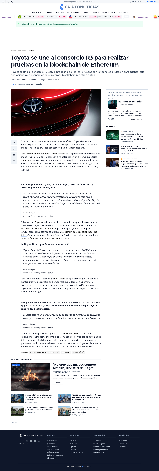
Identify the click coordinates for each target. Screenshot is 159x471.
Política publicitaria (100, 450)
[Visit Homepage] (79, 6)
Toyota (38, 222)
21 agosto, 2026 (75, 371)
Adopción (30, 51)
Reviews (85, 12)
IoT (54, 163)
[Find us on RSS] (20, 443)
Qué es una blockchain (55, 455)
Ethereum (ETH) (78, 352)
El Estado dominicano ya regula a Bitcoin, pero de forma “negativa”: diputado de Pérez (134, 163)
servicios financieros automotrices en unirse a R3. (46, 238)
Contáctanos (124, 441)
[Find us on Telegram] (35, 441)
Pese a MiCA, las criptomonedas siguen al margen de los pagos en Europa (39, 397)
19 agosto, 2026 (31, 413)
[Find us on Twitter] (23, 441)
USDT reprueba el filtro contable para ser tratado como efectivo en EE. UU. (132, 136)
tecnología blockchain (75, 333)
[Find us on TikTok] (24, 443)
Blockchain (66, 352)
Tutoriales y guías (62, 12)
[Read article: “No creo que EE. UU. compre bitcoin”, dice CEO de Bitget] (30, 377)
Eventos (73, 450)
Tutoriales (74, 444)
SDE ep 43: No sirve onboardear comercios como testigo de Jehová (134, 148)
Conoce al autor (135, 119)
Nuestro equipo (99, 444)
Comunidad (20, 51)
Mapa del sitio (98, 453)
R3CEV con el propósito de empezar (39, 228)
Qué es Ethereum (53, 452)
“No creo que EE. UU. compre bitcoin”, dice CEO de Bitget (74, 366)
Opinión (73, 447)
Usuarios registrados (130, 131)
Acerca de (97, 441)
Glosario (74, 12)
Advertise (122, 447)
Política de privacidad (101, 447)
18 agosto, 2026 (78, 415)
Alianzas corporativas (38, 352)
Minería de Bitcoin (53, 449)
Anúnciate (122, 12)
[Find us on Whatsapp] (27, 443)
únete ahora (52, 24)
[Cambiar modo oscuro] (12, 1)
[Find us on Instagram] (27, 441)
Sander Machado (28, 80)
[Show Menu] (3, 1)
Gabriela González (61, 371)
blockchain (26, 160)
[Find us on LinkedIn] (38, 441)
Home (13, 51)
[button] (14, 152)
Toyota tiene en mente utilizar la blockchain (43, 153)
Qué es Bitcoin (52, 441)
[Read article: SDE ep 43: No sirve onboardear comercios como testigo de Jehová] (112, 149)
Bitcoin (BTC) (54, 352)
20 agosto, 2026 (31, 402)
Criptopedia (47, 12)
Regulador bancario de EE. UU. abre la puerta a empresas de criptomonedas (85, 410)
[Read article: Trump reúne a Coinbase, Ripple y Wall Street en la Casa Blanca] (17, 411)
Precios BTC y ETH (108, 12)
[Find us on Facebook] (19, 441)
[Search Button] (8, 1)
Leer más (59, 382)
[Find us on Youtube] (31, 441)
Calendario (95, 12)
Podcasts (35, 12)
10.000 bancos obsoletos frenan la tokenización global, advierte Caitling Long (86, 397)
